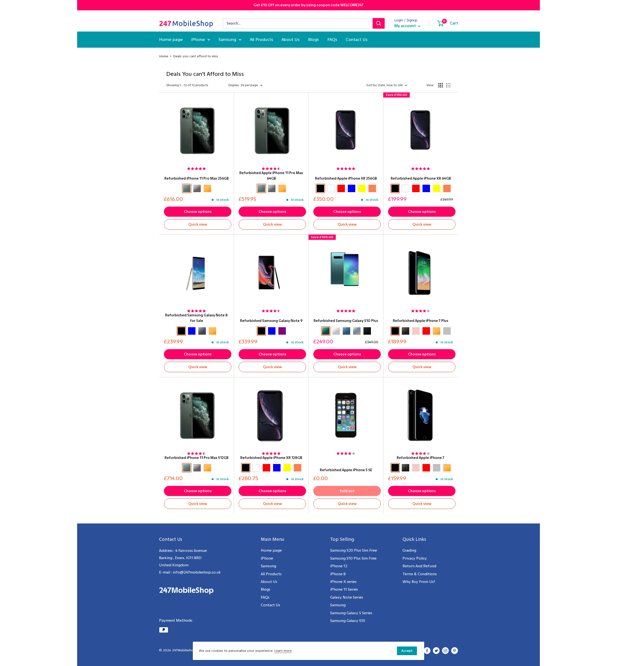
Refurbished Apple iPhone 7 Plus (420, 321)
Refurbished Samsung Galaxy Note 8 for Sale (196, 318)
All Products (261, 39)
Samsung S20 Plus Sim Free (353, 550)
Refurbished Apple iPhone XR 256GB (346, 178)
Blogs (313, 39)
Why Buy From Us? (418, 581)
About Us (291, 39)
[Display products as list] (448, 85)
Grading (409, 550)
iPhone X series (343, 581)
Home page (171, 39)
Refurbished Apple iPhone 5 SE (346, 470)
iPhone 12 (338, 566)
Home (163, 56)
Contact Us (357, 39)
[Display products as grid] (440, 85)
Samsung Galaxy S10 (347, 620)
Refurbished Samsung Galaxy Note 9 (271, 321)
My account (405, 25)
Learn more (283, 651)
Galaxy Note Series (346, 597)
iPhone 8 (338, 574)
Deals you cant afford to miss (195, 56)
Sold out (347, 491)
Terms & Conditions (419, 574)
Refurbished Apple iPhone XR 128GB (271, 458)
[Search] (379, 23)
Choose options (198, 211)
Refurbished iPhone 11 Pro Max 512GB (196, 458)
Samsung (227, 39)
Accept (407, 651)
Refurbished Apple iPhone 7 (420, 458)
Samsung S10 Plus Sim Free (353, 558)
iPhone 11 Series (344, 589)
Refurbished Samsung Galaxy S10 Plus (346, 321)
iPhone (198, 39)
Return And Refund (419, 566)
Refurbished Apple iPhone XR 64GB (421, 178)
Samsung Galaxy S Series (351, 613)
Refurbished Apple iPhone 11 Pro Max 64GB (271, 176)
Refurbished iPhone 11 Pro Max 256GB (196, 178)
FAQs (332, 39)
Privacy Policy (414, 558)
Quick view (197, 224)
